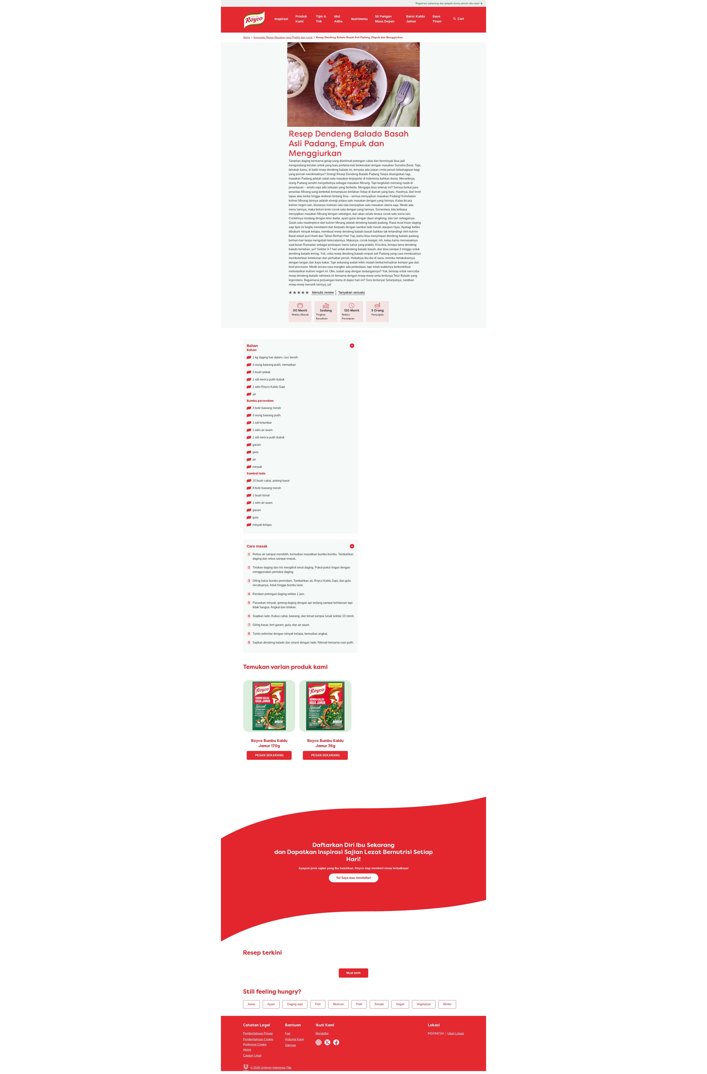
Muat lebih (353, 972)
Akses (247, 1049)
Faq (287, 1033)
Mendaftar (322, 1033)
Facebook (336, 1042)
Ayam (271, 1004)
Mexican (338, 1004)
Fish (318, 1004)
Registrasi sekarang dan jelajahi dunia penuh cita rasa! (447, 3)
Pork (359, 1004)
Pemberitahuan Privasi (258, 1033)
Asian (251, 1004)
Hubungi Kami (294, 1039)
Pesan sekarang (269, 755)
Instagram (318, 1042)
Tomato (379, 1004)
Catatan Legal (252, 1055)
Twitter (327, 1042)
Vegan (400, 1004)
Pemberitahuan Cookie (258, 1039)
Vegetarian (424, 1004)
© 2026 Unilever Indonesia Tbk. (271, 1067)
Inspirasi (281, 19)
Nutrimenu (359, 19)
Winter (447, 1004)
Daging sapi (295, 1004)
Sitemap (290, 1045)
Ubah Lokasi (455, 1033)
